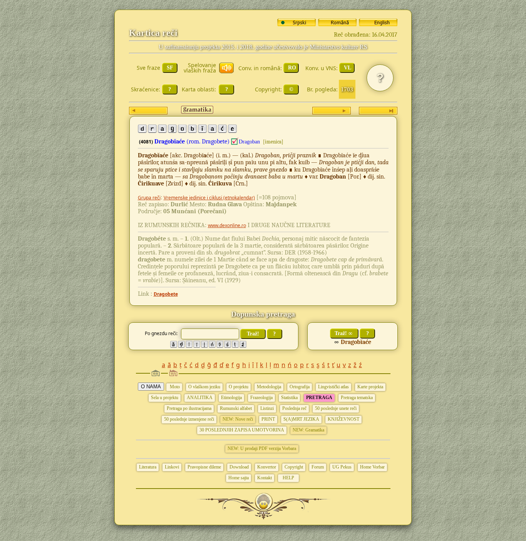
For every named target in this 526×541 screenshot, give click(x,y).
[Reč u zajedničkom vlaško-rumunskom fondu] (235, 141)
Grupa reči (149, 197)
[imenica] (273, 142)
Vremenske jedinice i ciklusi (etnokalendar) (209, 197)
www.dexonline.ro (227, 225)
